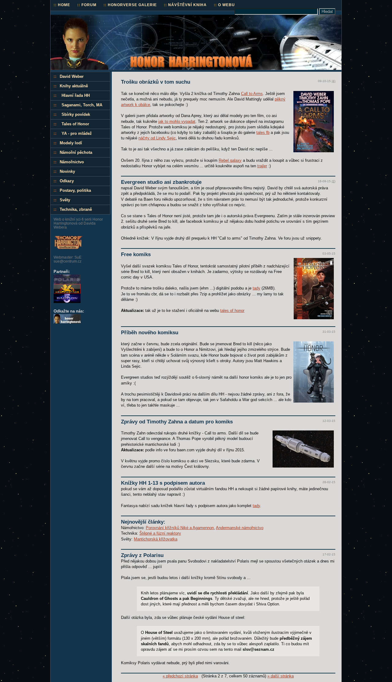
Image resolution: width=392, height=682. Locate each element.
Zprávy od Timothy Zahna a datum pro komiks (177, 422)
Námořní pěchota (76, 152)
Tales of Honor (75, 124)
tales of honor (232, 310)
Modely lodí (71, 143)
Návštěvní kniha (185, 5)
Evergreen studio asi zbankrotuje (161, 182)
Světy (65, 200)
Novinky (67, 171)
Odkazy (67, 181)
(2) (333, 181)
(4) (333, 81)
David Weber (72, 76)
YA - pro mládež (77, 133)
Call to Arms (252, 93)
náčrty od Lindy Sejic (157, 138)
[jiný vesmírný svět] (67, 301)
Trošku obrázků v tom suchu (155, 82)
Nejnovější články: (143, 522)
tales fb (263, 132)
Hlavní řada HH (76, 95)
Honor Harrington (72, 17)
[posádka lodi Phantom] (67, 292)
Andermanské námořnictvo (239, 527)
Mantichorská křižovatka (155, 539)
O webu (224, 5)
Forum (86, 5)
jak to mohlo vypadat (176, 121)
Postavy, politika (75, 190)
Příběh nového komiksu (149, 332)
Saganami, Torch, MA (82, 105)
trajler (262, 166)
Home (62, 5)
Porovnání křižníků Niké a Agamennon (180, 527)
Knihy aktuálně (74, 86)
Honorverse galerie (130, 5)
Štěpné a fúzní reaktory (160, 533)
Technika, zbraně (76, 209)
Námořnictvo (72, 162)
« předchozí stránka (180, 676)
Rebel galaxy (230, 160)
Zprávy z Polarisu (142, 555)
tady (256, 288)
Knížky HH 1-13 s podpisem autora (163, 483)
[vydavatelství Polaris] (67, 282)
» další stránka (280, 676)
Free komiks (136, 254)
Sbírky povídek (76, 114)
